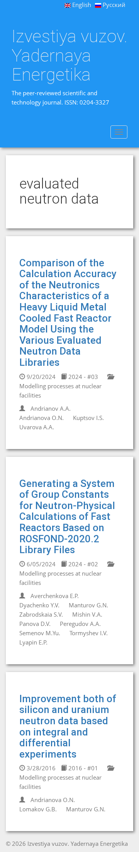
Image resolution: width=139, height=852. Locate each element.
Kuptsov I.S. (88, 418)
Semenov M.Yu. (39, 633)
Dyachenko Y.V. (39, 605)
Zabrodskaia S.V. (41, 614)
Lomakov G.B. (38, 809)
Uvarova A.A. (36, 427)
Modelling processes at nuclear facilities (60, 390)
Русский (113, 5)
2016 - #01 (82, 768)
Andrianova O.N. (41, 418)
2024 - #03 (82, 377)
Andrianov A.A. (51, 408)
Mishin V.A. (87, 614)
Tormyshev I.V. (89, 633)
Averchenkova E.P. (55, 596)
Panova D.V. (35, 623)
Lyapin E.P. (33, 642)
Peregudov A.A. (80, 623)
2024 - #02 (82, 564)
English (81, 5)
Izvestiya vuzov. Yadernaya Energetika (69, 55)
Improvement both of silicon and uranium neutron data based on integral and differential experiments (67, 726)
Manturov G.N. (88, 605)
